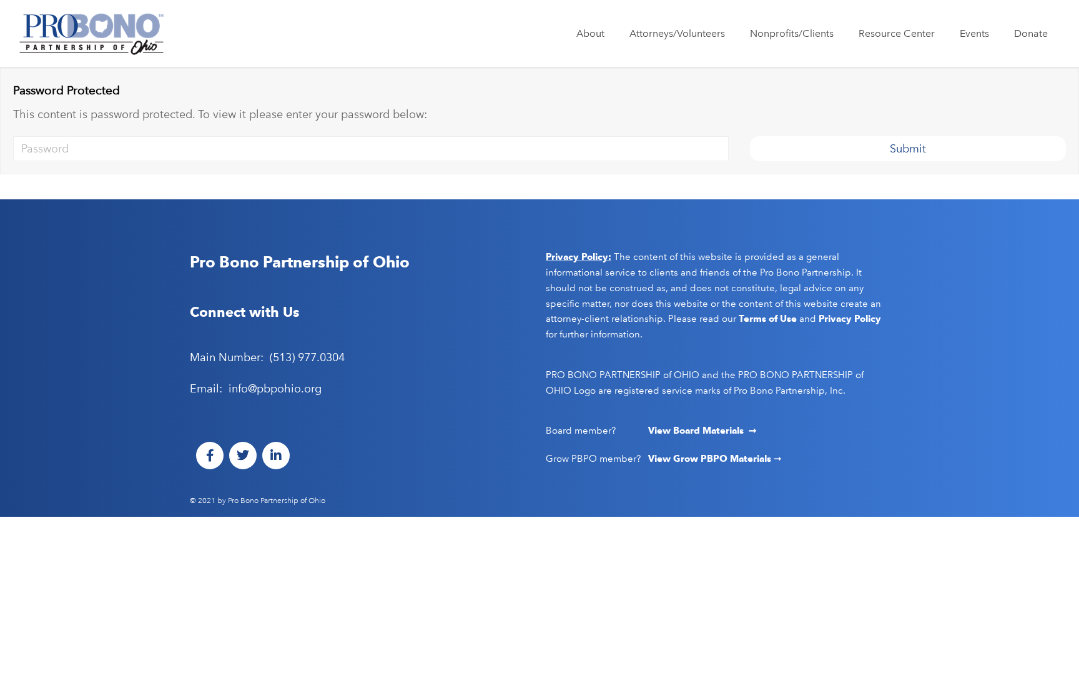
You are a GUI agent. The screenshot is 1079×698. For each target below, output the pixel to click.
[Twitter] (243, 455)
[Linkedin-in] (276, 455)
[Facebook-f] (210, 455)
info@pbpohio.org (275, 389)
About (590, 33)
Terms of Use (768, 318)
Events (974, 33)
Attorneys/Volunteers (677, 33)
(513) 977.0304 (307, 357)
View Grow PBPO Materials (711, 458)
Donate (1031, 33)
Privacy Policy (850, 318)
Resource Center (897, 33)
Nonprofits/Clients (792, 33)
